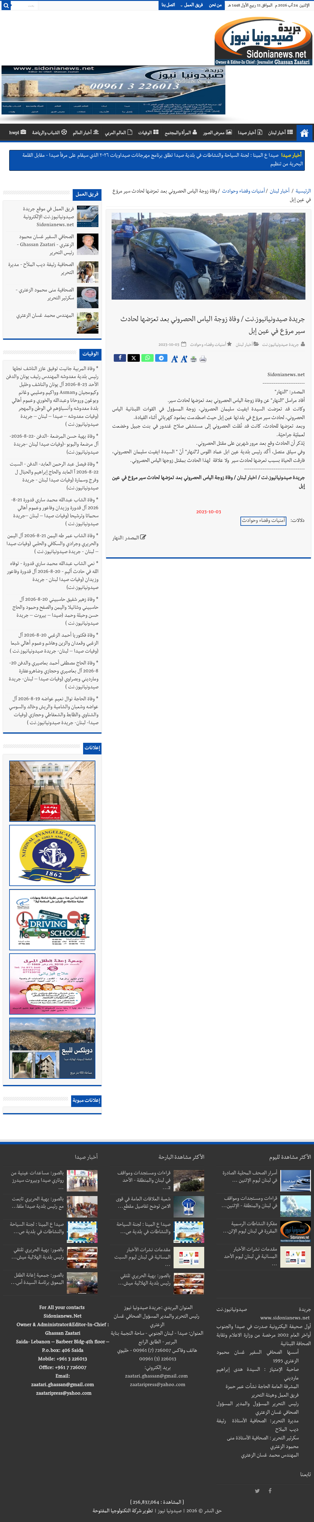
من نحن (215, 5)
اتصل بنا (168, 5)
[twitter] (257, 1491)
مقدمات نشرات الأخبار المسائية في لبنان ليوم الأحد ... (250, 1257)
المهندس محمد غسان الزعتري (45, 316)
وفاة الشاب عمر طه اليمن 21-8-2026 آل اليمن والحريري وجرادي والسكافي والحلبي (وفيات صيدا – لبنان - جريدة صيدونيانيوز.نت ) (52, 544)
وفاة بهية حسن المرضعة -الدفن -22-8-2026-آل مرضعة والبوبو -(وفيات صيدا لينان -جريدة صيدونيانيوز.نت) (54, 445)
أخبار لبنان (277, 133)
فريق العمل (193, 5)
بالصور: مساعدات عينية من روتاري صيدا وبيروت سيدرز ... (37, 1181)
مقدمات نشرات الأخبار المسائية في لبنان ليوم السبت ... (142, 1257)
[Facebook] (270, 1491)
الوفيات (145, 133)
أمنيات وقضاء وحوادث (243, 192)
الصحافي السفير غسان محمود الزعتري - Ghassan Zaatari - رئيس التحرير (45, 245)
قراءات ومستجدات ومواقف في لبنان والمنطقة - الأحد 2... (143, 1181)
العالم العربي (115, 133)
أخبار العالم (82, 133)
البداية (304, 133)
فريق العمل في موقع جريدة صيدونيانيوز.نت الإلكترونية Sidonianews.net (48, 218)
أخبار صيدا (247, 133)
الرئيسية (303, 192)
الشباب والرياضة (46, 133)
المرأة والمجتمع (178, 133)
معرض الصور (213, 133)
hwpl (14, 133)
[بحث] (6, 5)
